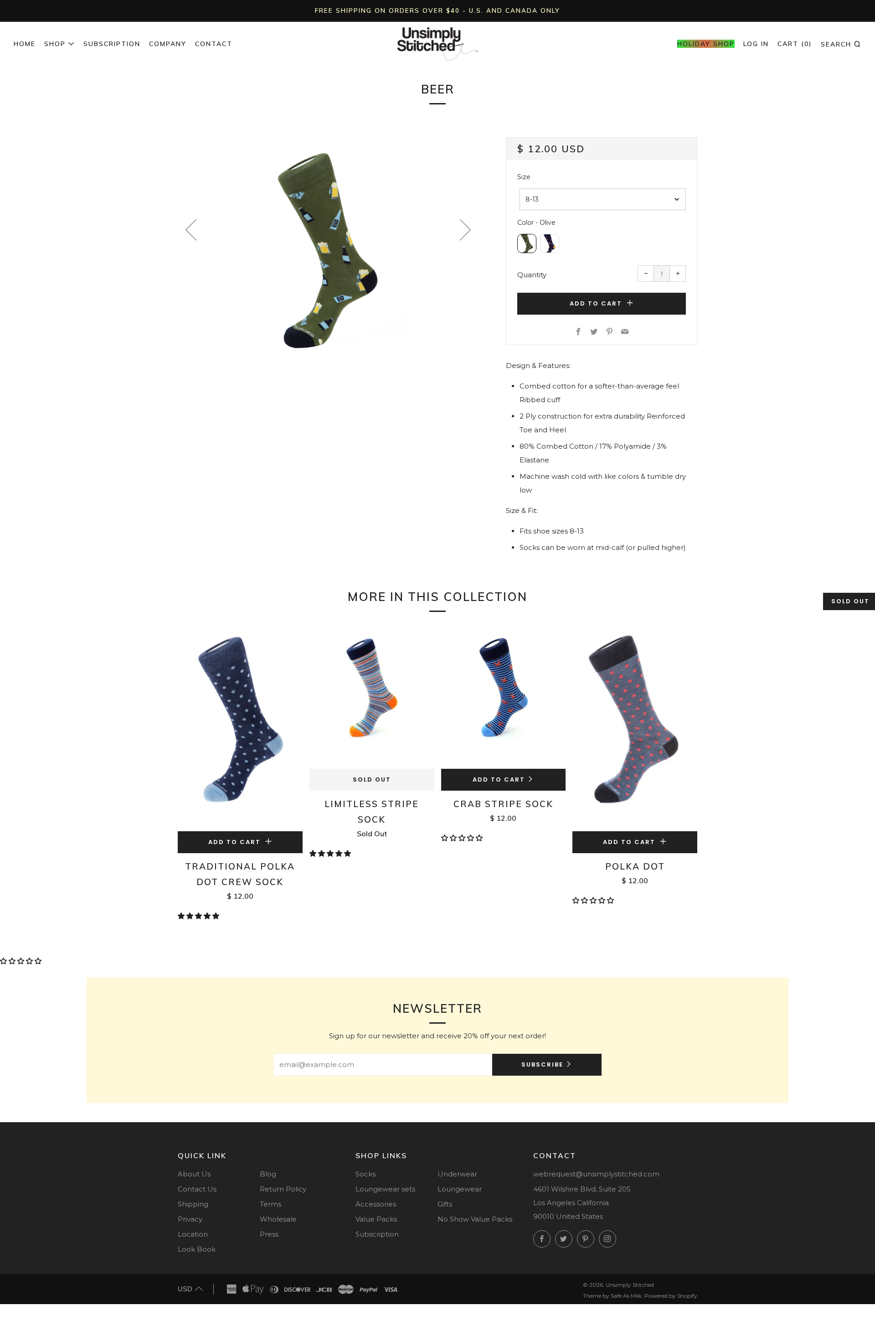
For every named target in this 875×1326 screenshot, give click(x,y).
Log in (756, 44)
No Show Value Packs (475, 1219)
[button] (199, 916)
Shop (55, 44)
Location (193, 1234)
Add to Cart (499, 779)
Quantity (531, 274)
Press (269, 1234)
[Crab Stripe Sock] (503, 697)
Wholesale (278, 1219)
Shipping (193, 1204)
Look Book (197, 1249)
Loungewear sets (385, 1189)
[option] (328, 251)
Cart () (794, 44)
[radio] (526, 243)
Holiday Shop (706, 44)
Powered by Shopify (670, 1295)
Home (25, 44)
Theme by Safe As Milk (612, 1295)
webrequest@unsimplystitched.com (596, 1174)
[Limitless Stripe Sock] (371, 697)
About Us (194, 1174)
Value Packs (376, 1219)
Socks (365, 1174)
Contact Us (197, 1189)
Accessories (375, 1204)
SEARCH (841, 44)
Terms (270, 1204)
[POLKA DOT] (634, 728)
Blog (268, 1174)
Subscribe (542, 1064)
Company (167, 44)
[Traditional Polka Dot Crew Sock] (240, 728)
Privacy (190, 1219)
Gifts (445, 1204)
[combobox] (603, 199)
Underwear (457, 1174)
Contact (213, 44)
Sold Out (372, 779)
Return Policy (283, 1189)
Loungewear (460, 1189)
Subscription (111, 44)
